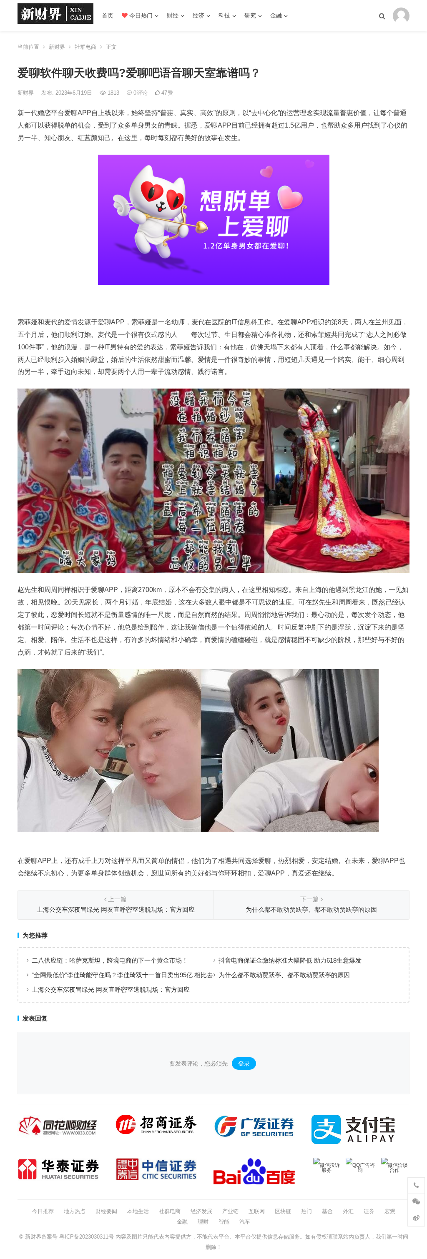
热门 (306, 1211)
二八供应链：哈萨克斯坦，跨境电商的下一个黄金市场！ (110, 960)
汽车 (244, 1222)
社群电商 (85, 47)
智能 (224, 1222)
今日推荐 (43, 1211)
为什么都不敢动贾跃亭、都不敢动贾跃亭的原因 (284, 974)
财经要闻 (106, 1211)
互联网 (257, 1211)
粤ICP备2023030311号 (86, 1237)
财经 (172, 15)
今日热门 (140, 15)
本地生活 (138, 1211)
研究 (250, 15)
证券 (369, 1211)
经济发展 (201, 1211)
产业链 (230, 1211)
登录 (244, 1063)
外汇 (348, 1211)
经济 (198, 15)
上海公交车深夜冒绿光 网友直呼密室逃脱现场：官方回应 (111, 989)
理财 (203, 1222)
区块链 (283, 1211)
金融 (276, 15)
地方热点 (74, 1211)
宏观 (389, 1211)
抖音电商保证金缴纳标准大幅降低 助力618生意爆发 (290, 960)
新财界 (57, 47)
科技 (224, 15)
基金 (327, 1211)
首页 (107, 15)
